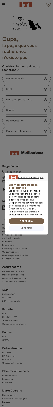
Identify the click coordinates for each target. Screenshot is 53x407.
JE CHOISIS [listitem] (26, 228)
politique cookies (33, 214)
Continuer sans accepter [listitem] (25, 180)
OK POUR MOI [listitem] (26, 221)
